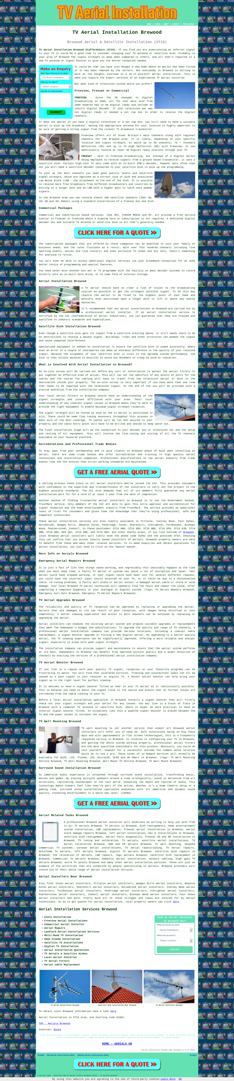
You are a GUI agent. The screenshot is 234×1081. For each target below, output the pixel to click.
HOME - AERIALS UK (117, 1043)
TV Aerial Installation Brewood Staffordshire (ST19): (78, 49)
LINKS (157, 24)
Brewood (188, 532)
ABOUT (166, 24)
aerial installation (108, 901)
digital (86, 112)
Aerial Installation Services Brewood (78, 909)
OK (180, 1079)
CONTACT (176, 24)
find (50, 883)
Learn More (168, 1079)
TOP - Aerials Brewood (54, 1023)
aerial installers (73, 536)
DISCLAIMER (188, 24)
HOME (149, 24)
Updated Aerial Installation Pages (93, 1055)
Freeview (87, 135)
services (115, 543)
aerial (190, 898)
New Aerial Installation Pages (60, 1055)
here (176, 901)
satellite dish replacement (170, 855)
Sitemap (41, 1055)
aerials (138, 539)
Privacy (193, 1055)
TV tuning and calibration (98, 840)
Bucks (57, 1029)
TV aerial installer (171, 77)
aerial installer (110, 822)
